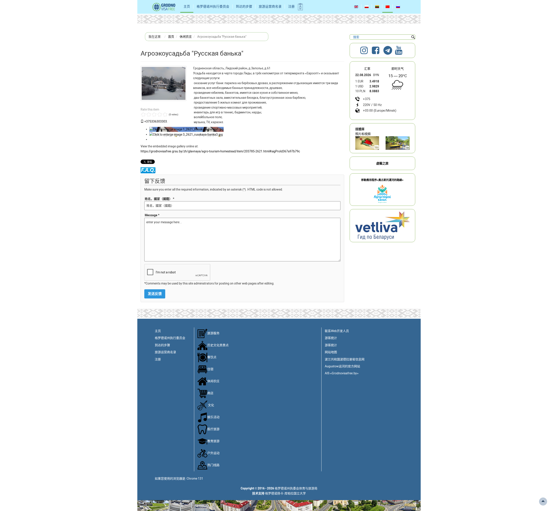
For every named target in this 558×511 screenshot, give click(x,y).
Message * (152, 215)
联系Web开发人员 (337, 331)
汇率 (367, 68)
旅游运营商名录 (270, 7)
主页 (187, 7)
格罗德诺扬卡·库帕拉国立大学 (285, 493)
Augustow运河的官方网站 (342, 366)
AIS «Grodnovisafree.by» (342, 373)
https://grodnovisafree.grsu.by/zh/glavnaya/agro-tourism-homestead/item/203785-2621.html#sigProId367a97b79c (220, 151)
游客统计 (331, 338)
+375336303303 (155, 121)
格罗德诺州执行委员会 (213, 7)
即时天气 (397, 68)
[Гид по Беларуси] (382, 225)
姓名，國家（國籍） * (159, 199)
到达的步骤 (244, 7)
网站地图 (331, 352)
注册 (291, 7)
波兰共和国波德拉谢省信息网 (344, 359)
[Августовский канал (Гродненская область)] (397, 143)
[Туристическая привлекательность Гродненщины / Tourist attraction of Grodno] (367, 143)
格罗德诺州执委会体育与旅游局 (296, 488)
